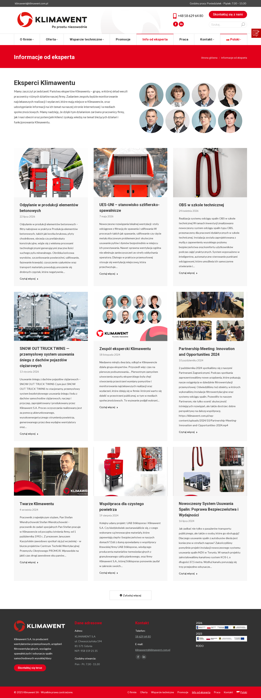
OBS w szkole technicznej (201, 205)
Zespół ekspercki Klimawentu (125, 348)
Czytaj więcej (28, 278)
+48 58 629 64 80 (190, 16)
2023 (199, 633)
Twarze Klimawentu (37, 503)
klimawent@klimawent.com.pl (31, 3)
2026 (199, 622)
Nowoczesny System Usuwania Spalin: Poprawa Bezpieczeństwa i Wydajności (208, 509)
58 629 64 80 (143, 636)
